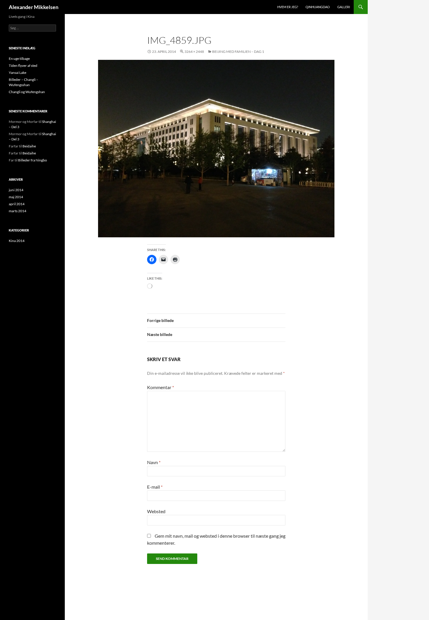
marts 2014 (17, 211)
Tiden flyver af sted (23, 65)
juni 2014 (16, 190)
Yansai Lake (17, 72)
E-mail (155, 487)
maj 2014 (16, 197)
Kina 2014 (17, 240)
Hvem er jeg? (287, 7)
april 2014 (17, 204)
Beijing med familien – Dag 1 (238, 51)
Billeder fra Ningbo (32, 160)
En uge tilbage (19, 58)
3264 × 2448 (194, 51)
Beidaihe (29, 146)
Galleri (343, 7)
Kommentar (160, 387)
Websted (156, 511)
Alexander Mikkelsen (33, 7)
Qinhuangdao (318, 7)
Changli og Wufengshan (27, 92)
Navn (154, 462)
